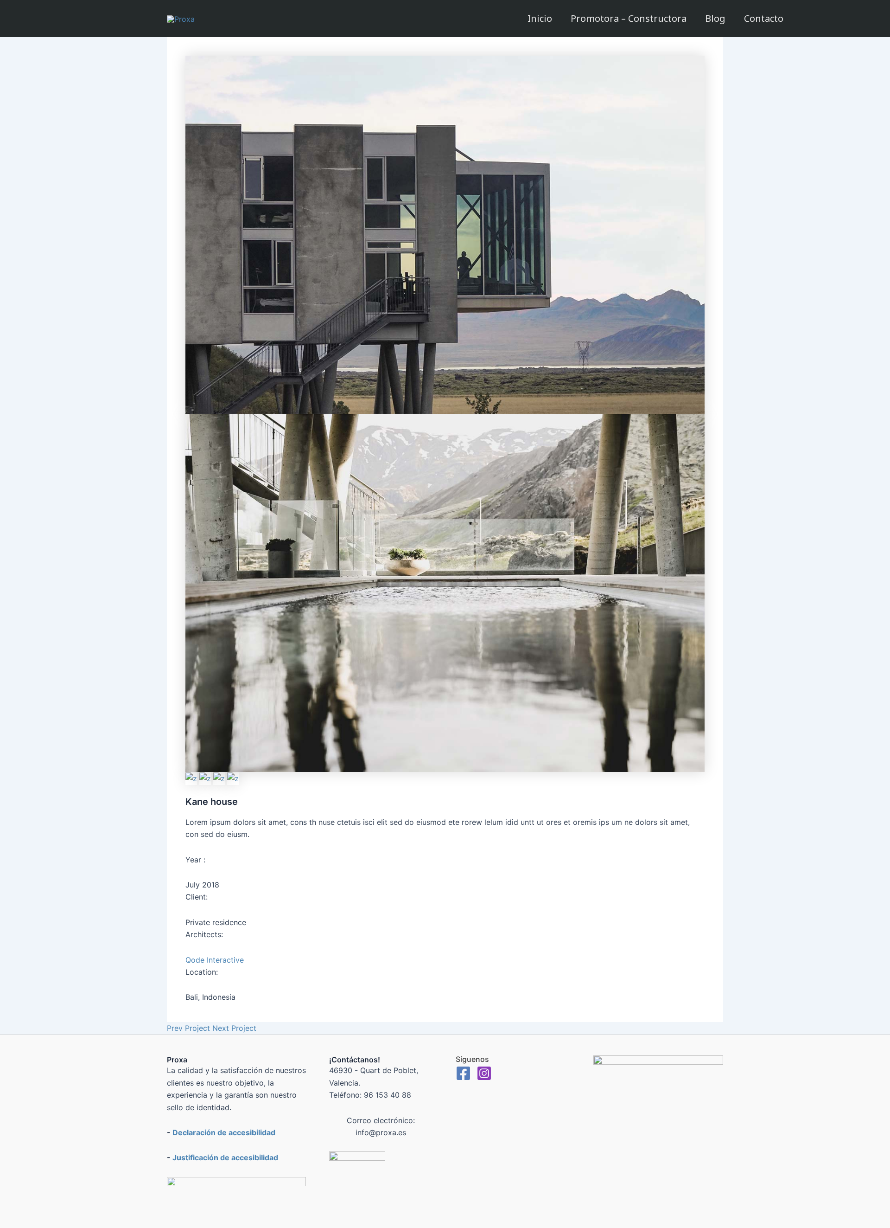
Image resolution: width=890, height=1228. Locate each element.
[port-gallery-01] (445, 592)
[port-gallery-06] (192, 778)
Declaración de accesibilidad (223, 1132)
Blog (715, 18)
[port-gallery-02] (445, 233)
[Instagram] (484, 1073)
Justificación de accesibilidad (225, 1157)
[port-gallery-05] (233, 778)
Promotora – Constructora (629, 18)
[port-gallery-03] (206, 778)
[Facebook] (463, 1073)
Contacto (763, 18)
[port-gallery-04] (220, 778)
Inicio (540, 18)
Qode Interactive (214, 959)
